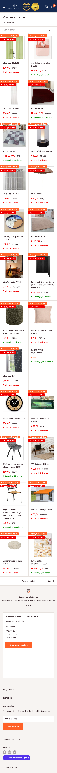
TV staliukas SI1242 (40, 464)
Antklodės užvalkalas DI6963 (40, 64)
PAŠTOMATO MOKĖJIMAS (37, 351)
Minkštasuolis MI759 (12, 282)
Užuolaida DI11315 (11, 194)
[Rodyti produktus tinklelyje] (49, 30)
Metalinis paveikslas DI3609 (40, 419)
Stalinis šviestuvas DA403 (42, 151)
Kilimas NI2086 (9, 151)
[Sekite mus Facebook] (4, 752)
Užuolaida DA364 (10, 376)
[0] (52, 6)
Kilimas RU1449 (38, 236)
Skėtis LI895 (36, 194)
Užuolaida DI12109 (11, 63)
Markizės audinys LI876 (41, 509)
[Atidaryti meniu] (4, 7)
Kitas (49, 581)
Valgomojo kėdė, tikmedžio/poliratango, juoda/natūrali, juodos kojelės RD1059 (12, 513)
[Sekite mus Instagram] (9, 752)
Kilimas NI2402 (37, 108)
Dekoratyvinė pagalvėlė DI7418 (41, 331)
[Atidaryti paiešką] (46, 6)
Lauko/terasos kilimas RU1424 (12, 562)
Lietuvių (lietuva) (10, 739)
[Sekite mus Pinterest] (14, 752)
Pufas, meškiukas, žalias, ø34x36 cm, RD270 (14, 331)
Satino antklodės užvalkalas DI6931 (39, 562)
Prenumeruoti (13, 726)
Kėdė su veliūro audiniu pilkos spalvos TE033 (13, 465)
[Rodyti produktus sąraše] (53, 30)
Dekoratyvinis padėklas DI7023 (13, 237)
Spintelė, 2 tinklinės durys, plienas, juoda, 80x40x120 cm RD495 (42, 285)
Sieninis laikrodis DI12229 (14, 418)
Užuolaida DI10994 (11, 108)
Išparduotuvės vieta (18, 645)
